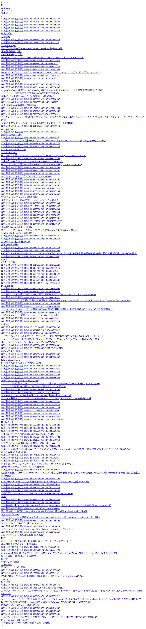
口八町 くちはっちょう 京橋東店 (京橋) (21, 362)
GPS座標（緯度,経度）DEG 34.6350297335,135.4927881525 (30, 27)
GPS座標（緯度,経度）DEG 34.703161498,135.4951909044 (30, 547)
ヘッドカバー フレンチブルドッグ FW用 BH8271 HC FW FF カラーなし (37, 463)
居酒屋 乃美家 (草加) (11, 51)
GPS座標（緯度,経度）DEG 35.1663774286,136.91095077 (29, 78)
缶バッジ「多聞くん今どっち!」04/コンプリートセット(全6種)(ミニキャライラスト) (43, 155)
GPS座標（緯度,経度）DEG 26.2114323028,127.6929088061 (30, 508)
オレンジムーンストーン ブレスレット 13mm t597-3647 (29, 342)
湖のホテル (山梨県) (11, 351)
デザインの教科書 (10, 562)
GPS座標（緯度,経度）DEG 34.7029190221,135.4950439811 (30, 271)
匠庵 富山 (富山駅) (10, 81)
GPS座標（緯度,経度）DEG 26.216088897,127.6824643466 (30, 410)
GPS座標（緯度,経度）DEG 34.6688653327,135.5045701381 (30, 401)
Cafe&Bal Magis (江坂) (12, 54)
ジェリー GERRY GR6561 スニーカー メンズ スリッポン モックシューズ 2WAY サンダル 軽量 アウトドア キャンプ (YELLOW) (65, 449)
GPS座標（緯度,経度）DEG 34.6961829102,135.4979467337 (30, 143)
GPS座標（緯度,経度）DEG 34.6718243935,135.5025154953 (30, 111)
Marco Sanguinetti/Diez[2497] (15, 620)
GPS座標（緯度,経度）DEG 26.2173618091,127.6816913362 (30, 374)
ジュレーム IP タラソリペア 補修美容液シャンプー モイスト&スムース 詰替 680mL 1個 (45, 481)
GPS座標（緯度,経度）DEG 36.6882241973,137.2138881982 (30, 69)
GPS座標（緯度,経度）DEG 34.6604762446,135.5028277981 (30, 614)
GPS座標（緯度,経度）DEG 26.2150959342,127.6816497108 (30, 478)
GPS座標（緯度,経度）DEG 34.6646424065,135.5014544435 (30, 265)
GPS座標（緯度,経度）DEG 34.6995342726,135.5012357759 (30, 460)
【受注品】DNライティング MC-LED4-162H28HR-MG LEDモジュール (37, 493)
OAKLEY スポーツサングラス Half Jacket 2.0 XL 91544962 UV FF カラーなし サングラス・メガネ (50, 72)
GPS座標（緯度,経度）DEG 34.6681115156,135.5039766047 (30, 330)
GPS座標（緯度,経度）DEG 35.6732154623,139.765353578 (30, 137)
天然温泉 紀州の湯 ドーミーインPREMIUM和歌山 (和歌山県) (32, 48)
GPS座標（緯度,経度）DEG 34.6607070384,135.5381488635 (30, 194)
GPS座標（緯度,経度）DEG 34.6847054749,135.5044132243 (30, 499)
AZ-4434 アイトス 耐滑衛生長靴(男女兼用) (22, 535)
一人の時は (7, 33)
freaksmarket (7, 286)
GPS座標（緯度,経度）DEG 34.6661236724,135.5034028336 (30, 173)
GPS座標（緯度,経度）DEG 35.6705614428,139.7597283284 (30, 191)
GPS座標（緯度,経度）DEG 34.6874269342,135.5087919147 (30, 312)
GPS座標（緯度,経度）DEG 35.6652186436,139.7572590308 (30, 425)
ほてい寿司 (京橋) (10, 244)
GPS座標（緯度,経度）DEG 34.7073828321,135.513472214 (30, 42)
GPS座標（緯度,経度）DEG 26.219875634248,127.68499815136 (32, 348)
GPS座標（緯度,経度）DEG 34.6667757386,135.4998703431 (30, 84)
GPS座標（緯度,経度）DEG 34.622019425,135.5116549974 (30, 131)
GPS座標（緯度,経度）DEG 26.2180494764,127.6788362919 (30, 458)
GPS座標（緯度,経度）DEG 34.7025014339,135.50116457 (29, 277)
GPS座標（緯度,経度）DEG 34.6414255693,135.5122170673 (30, 215)
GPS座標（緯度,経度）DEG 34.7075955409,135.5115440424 (30, 404)
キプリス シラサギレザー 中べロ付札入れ (22, 523)
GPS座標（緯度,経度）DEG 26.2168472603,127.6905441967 (30, 250)
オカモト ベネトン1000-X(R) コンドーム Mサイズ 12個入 (30, 200)
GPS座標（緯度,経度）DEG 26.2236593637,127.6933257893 (30, 158)
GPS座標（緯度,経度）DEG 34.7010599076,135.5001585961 (30, 218)
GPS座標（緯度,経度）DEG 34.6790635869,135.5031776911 (30, 297)
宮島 (3, 496)
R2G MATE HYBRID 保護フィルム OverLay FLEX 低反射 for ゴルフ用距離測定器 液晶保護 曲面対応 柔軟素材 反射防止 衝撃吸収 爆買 (69, 253)
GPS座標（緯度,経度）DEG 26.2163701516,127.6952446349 (30, 306)
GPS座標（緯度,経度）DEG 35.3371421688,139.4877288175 (30, 585)
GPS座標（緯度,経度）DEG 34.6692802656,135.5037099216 (30, 238)
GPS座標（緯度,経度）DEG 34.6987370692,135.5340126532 (30, 357)
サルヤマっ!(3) (8, 45)
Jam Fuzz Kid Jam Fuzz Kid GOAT (17, 233)
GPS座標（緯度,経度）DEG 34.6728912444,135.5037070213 (30, 182)
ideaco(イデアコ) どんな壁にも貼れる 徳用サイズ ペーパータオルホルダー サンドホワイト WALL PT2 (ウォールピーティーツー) (66, 300)
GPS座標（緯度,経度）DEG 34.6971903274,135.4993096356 (30, 455)
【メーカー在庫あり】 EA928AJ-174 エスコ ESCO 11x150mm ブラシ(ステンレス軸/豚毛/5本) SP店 (50, 339)
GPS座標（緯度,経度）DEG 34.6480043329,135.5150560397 (30, 99)
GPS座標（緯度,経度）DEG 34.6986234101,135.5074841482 (30, 437)
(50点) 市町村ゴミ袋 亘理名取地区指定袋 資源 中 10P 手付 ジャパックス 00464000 (42, 576)
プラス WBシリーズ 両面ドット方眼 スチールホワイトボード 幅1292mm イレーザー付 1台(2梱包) (50, 517)
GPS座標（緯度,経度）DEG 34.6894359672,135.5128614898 (30, 550)
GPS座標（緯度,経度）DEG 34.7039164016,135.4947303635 (30, 18)
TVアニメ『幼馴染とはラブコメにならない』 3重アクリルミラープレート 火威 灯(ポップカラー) (50, 383)
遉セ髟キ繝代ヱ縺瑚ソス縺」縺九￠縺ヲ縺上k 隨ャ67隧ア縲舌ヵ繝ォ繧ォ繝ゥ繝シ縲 (44, 511)
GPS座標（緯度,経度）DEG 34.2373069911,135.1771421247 (30, 283)
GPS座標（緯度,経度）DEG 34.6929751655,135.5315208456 (30, 170)
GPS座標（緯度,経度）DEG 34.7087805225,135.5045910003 (30, 428)
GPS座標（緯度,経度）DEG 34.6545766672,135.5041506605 (30, 532)
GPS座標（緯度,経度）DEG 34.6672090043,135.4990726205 (30, 389)
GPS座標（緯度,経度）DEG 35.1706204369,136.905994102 (30, 573)
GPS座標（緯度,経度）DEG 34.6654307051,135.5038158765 (30, 179)
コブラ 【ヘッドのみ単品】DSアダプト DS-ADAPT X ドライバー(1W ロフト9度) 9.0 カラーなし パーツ (53, 140)
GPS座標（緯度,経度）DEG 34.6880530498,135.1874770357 (30, 490)
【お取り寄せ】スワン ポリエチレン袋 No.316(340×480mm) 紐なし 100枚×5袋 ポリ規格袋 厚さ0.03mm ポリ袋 (56, 505)
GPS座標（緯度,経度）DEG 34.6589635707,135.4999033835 (30, 487)
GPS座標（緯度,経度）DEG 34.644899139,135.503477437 (29, 63)
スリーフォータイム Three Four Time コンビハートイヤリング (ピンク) (36, 541)
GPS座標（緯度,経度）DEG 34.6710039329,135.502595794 (30, 256)
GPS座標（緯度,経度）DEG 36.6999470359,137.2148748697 (30, 288)
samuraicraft (6, 564)
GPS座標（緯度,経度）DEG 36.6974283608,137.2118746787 (30, 75)
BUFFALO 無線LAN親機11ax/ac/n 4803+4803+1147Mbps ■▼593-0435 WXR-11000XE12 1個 (46, 602)
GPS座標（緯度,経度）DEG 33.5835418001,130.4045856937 (30, 87)
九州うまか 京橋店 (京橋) (14, 452)
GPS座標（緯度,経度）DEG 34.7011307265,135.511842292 (29, 102)
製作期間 (5, 582)
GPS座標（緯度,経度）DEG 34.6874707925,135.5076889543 (30, 377)
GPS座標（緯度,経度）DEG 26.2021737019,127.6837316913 (30, 440)
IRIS (3, 538)
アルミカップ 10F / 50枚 (13, 567)
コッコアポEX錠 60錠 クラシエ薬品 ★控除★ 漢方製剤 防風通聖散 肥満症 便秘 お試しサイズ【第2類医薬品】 (57, 309)
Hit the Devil (7, 422)
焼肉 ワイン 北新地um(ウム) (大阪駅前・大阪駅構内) (27, 96)
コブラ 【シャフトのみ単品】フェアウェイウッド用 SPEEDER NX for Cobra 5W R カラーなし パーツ (52, 336)
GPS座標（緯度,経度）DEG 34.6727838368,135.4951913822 (30, 66)
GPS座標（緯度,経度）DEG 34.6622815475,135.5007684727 (30, 291)
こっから (5, 36)
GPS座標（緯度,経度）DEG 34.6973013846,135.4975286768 (30, 520)
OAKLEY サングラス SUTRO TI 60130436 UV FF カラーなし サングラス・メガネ (42, 57)
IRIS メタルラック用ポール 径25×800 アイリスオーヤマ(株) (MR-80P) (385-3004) (41, 164)
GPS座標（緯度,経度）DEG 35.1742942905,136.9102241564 (30, 108)
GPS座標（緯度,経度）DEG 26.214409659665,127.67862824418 (32, 419)
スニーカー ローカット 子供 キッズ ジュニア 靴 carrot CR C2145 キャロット (39, 230)
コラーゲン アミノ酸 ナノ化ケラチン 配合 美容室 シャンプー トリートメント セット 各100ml (48, 294)
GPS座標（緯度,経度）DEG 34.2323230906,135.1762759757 (30, 24)
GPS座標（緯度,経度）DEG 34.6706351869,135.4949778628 (30, 21)
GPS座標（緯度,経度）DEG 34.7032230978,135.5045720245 (30, 431)
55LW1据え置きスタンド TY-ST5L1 (19, 544)
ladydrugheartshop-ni (10, 360)
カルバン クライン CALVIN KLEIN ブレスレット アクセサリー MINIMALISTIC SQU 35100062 (49, 617)
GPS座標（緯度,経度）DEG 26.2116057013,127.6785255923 (30, 469)
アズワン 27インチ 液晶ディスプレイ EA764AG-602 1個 (29, 315)
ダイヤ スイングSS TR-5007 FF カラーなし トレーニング (29, 443)
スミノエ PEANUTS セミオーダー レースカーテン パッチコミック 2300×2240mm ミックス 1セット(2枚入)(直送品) (59, 553)
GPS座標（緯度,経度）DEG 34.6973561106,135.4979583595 (30, 268)
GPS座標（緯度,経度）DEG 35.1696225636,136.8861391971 (30, 368)
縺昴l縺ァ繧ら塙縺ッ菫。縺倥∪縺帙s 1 (20, 605)
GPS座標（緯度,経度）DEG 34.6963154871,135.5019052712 (30, 596)
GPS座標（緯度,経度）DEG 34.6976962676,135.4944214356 (30, 608)
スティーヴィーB (10, 514)
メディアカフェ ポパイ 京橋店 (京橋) (19, 380)
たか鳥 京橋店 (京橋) (11, 134)
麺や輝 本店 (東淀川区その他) (16, 241)
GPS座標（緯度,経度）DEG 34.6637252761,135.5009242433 (30, 247)
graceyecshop (7, 129)
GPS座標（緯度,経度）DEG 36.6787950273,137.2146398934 (30, 303)
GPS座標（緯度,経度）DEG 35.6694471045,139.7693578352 (30, 167)
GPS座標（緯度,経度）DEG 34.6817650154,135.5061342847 (30, 416)
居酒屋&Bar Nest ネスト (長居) (16, 227)
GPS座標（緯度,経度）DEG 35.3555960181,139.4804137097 (30, 570)
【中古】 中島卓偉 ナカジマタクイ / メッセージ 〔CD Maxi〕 (32, 161)
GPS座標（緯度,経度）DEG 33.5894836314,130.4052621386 (30, 354)
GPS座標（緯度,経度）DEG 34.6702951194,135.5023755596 (30, 407)
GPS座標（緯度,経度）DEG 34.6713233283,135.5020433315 (30, 146)
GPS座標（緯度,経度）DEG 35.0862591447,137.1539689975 (30, 502)
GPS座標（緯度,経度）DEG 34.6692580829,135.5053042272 (30, 365)
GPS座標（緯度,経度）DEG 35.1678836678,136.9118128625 (30, 526)
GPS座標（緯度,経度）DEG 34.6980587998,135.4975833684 (30, 203)
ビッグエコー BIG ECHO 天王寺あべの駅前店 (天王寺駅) (30, 93)
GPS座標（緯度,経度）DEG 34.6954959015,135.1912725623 (30, 60)
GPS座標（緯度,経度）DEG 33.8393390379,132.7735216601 (30, 345)
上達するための (9, 152)
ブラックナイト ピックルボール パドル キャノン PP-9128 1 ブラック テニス (39, 529)
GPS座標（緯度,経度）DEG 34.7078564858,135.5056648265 (30, 185)
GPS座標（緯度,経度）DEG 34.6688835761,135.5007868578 (30, 39)
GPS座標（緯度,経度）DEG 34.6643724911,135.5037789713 (30, 126)
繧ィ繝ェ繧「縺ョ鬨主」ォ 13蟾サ (18, 556)
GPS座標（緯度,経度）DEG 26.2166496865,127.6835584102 (30, 327)
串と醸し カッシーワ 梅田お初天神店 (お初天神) (25, 622)
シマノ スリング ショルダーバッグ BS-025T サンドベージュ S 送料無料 (37, 123)
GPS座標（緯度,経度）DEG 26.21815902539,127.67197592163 (31, 188)
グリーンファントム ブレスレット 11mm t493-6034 (26, 176)
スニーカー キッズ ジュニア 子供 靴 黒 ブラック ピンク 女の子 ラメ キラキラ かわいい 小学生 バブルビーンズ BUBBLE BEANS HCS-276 (71, 599)
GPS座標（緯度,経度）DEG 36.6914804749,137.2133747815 (30, 30)
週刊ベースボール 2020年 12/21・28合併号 (22, 466)
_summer (5, 579)
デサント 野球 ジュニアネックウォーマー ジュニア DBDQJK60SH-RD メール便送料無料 (46, 398)
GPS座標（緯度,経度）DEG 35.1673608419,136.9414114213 (30, 413)
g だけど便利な (9, 262)
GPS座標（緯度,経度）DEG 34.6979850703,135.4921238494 (30, 209)
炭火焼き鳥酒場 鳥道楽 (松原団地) (18, 105)
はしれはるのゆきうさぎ (13, 149)
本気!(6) (5, 324)
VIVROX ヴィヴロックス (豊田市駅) (19, 197)
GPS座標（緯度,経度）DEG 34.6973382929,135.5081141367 (30, 224)
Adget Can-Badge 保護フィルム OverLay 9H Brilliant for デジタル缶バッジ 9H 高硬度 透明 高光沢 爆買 (51, 90)
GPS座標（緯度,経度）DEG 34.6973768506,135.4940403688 (30, 611)
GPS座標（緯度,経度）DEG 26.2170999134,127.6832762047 (30, 206)
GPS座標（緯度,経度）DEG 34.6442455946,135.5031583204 (30, 446)
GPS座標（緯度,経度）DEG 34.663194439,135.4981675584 (30, 235)
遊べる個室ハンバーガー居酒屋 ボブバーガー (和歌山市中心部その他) (36, 395)
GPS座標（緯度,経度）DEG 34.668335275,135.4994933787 (30, 318)
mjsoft (4, 259)
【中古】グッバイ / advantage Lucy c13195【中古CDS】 (28, 434)
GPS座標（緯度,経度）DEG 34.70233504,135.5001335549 (29, 114)
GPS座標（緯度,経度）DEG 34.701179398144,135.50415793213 (32, 588)
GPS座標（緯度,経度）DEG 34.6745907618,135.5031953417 (30, 371)
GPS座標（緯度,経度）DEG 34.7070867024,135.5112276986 (30, 212)
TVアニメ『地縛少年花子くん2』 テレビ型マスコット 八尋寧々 (33, 386)
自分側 (4, 559)
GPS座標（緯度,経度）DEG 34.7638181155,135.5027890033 (30, 484)
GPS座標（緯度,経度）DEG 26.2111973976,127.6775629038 (30, 392)
